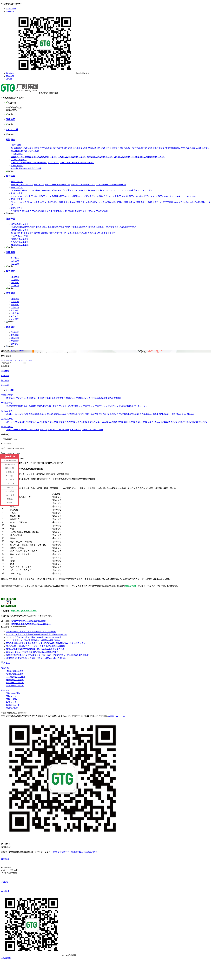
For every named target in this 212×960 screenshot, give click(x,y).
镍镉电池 (123, 227)
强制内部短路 (33, 151)
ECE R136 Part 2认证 (19, 196)
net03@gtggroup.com (116, 716)
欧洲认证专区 (17, 193)
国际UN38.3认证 (13, 693)
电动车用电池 (73, 233)
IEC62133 (5, 360)
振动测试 (62, 157)
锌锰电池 (100, 227)
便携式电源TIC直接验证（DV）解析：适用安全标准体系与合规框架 (35, 646)
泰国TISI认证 (146, 202)
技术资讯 (15, 283)
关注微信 (10, 73)
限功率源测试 (171, 148)
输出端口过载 (195, 148)
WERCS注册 (51, 190)
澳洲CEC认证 (17, 185)
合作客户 (15, 316)
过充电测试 (77, 148)
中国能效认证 (80, 211)
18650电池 (131, 227)
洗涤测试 (161, 157)
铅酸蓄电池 (39, 233)
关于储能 (10, 293)
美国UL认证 (27, 190)
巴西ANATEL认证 (79, 190)
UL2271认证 (147, 190)
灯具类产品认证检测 (19, 242)
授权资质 (15, 305)
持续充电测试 (33, 148)
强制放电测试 (66, 148)
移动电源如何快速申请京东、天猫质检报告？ (31, 624)
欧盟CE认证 (46, 196)
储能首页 (10, 119)
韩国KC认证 (57, 202)
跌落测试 (101, 157)
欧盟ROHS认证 (151, 196)
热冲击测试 (92, 157)
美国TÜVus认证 (64, 190)
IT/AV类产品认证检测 (15, 677)
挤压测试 (82, 157)
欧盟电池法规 (35, 196)
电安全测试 (16, 145)
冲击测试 (53, 157)
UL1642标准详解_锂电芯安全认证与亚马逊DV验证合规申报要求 (34, 637)
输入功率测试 (183, 148)
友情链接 (15, 341)
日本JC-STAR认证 (18, 202)
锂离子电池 (47, 227)
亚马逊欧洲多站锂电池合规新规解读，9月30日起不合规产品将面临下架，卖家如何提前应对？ (46, 643)
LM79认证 (91, 211)
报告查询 (15, 264)
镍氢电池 (114, 227)
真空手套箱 (36, 168)
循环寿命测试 (25, 168)
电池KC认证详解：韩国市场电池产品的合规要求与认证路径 (32, 652)
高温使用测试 (151, 157)
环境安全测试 (17, 154)
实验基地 (15, 302)
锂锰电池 (83, 227)
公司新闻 (15, 277)
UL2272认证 (118, 190)
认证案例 (15, 286)
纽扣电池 (75, 227)
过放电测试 (88, 148)
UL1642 (21, 360)
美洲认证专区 (17, 188)
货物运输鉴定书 (63, 185)
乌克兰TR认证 (180, 196)
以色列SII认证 (158, 202)
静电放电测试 (158, 148)
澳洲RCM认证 (89, 185)
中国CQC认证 (98, 202)
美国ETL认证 (93, 190)
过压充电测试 (99, 148)
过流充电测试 (111, 148)
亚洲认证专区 (17, 199)
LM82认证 (69, 211)
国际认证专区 (17, 182)
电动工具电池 (85, 233)
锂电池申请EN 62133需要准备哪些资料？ (29, 621)
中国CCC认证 (46, 202)
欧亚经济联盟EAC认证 (62, 196)
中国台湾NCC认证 (199, 422)
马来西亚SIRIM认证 (173, 202)
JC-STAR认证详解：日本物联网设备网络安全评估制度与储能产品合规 (36, 634)
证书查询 (10, 11)
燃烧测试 (109, 157)
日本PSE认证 (86, 202)
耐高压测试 (89, 163)
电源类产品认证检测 (19, 239)
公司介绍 (15, 299)
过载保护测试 (66, 163)
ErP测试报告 (16, 211)
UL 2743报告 (16, 190)
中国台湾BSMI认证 (72, 202)
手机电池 (91, 227)
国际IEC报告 (50, 185)
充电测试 (15, 148)
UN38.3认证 (12, 129)
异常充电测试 (46, 148)
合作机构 (15, 308)
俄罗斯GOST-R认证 (80, 196)
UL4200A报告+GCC (132, 190)
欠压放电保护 (41, 163)
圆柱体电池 (36, 227)
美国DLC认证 (102, 211)
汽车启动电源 (97, 233)
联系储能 (10, 327)
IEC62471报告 (102, 185)
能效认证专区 (17, 208)
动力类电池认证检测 (19, 230)
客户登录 (15, 258)
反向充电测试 (146, 148)
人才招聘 (15, 319)
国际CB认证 (39, 185)
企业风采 (15, 313)
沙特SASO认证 (189, 202)
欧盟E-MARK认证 (166, 196)
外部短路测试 (21, 151)
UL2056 (28, 360)
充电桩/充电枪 (17, 233)
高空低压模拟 (43, 157)
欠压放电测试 (134, 148)
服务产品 (10, 218)
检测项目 (10, 139)
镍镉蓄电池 (61, 233)
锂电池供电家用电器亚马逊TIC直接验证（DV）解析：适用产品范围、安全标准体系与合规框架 (47, 655)
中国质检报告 (111, 202)
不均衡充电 (123, 148)
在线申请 (15, 332)
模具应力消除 (31, 157)
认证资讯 (10, 271)
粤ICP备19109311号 (60, 852)
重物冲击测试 (72, 157)
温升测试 (118, 157)
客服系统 (10, 252)
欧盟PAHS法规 (110, 196)
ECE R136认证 (193, 196)
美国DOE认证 (38, 211)
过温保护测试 (78, 163)
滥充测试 (56, 148)
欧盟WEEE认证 (96, 196)
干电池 (107, 227)
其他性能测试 (17, 166)
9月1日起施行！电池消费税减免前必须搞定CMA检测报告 (31, 632)
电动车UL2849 (39, 190)
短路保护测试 (53, 163)
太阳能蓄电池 (109, 233)
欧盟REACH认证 (136, 196)
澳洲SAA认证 (77, 185)
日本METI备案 (33, 202)
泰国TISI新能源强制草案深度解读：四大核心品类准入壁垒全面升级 (35, 649)
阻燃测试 (126, 157)
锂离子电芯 (65, 227)
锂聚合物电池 (25, 227)
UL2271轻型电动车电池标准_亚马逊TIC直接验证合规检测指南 (33, 640)
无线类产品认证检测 (19, 245)
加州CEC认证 (59, 211)
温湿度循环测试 (18, 157)
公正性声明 (11, 8)
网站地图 (10, 76)
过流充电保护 (29, 163)
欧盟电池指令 (123, 196)
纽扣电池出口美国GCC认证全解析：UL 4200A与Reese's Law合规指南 (36, 658)
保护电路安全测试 (18, 160)
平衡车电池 (28, 233)
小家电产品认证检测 (117, 185)
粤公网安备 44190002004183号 (84, 852)
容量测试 (15, 168)
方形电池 (56, 227)
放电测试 (23, 148)
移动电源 (15, 227)
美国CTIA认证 (106, 190)
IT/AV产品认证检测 (19, 236)
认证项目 (10, 176)
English (9, 79)
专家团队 (15, 310)
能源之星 (48, 211)
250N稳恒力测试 (138, 157)
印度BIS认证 (122, 202)
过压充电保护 (17, 163)
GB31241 (13, 360)
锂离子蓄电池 (50, 233)
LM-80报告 (27, 211)
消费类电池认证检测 (19, 224)
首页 (13, 351)
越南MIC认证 (134, 202)
